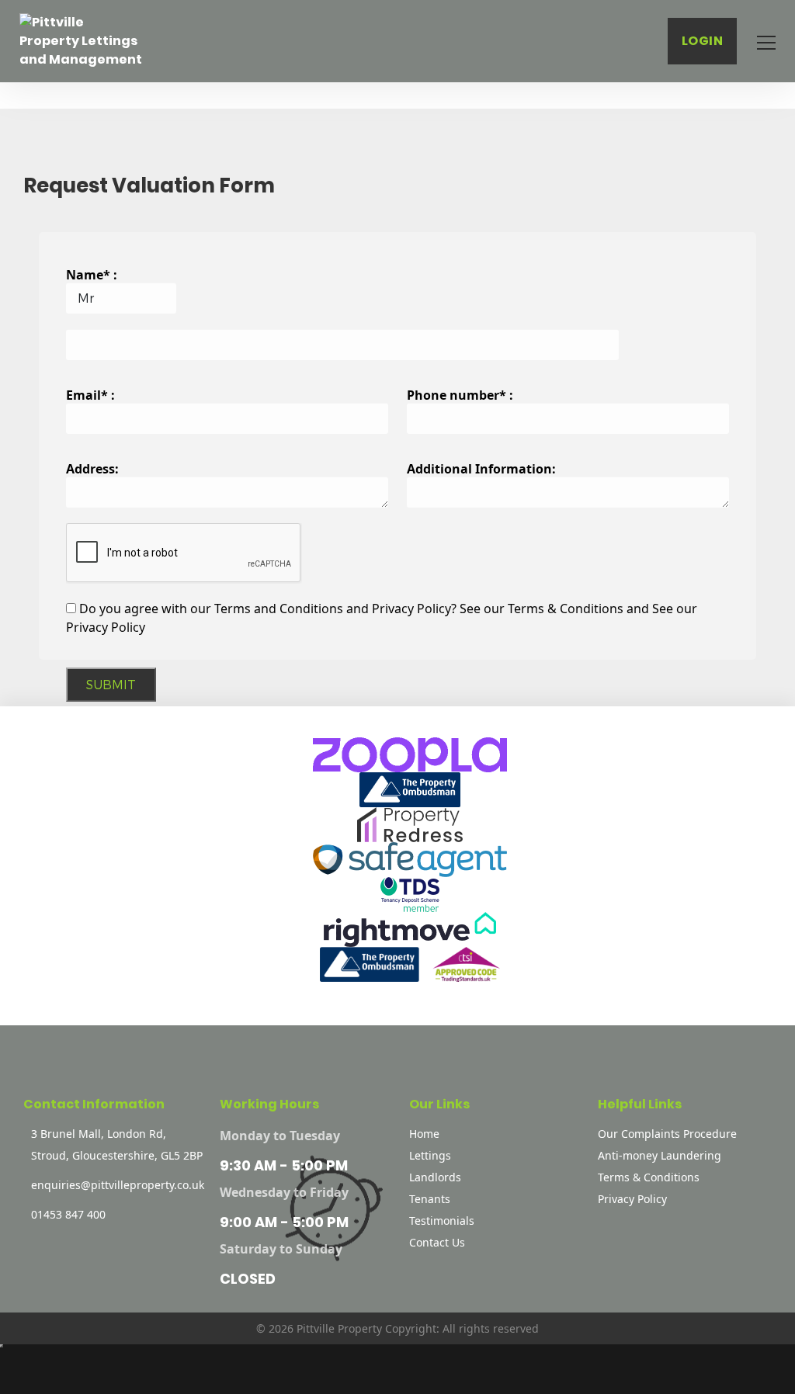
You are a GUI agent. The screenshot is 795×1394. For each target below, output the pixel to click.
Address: (92, 469)
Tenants (429, 1198)
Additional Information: (481, 469)
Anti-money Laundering (659, 1155)
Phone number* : (460, 395)
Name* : (91, 275)
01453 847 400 (68, 1214)
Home (424, 1133)
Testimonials (441, 1220)
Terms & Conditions (649, 1177)
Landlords (435, 1177)
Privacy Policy (632, 1198)
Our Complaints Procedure (667, 1133)
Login (703, 41)
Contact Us (437, 1242)
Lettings (430, 1155)
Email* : (90, 395)
